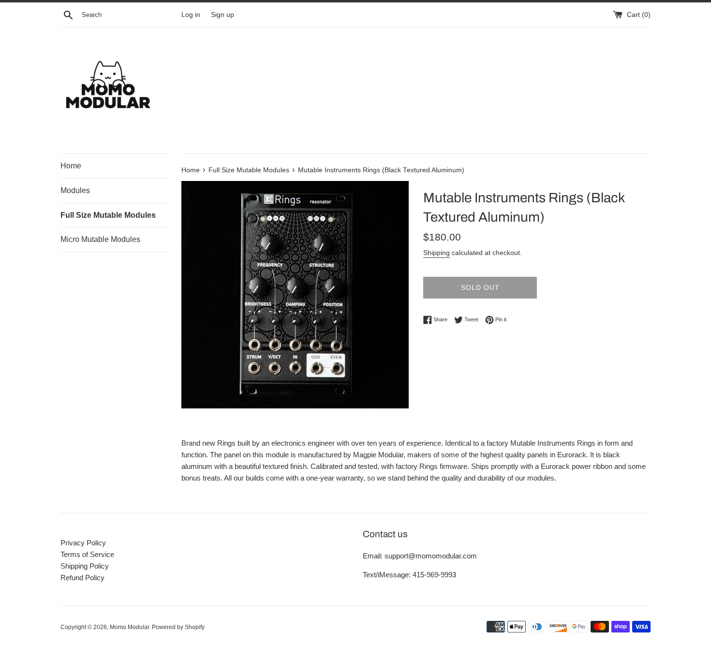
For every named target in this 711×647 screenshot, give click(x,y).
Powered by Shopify (178, 627)
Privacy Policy (83, 543)
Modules (75, 190)
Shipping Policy (84, 566)
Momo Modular (129, 627)
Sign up (222, 14)
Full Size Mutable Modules (108, 215)
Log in (190, 14)
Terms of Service (87, 554)
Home (70, 166)
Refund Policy (82, 577)
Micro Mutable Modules (100, 239)
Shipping (436, 252)
